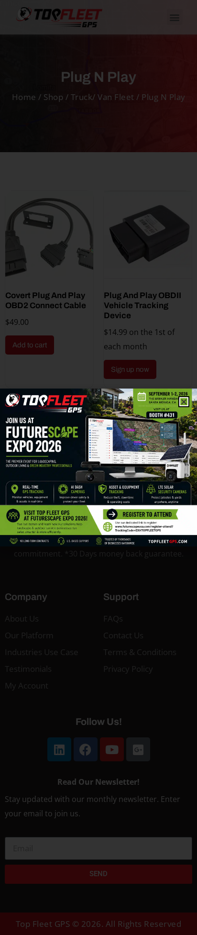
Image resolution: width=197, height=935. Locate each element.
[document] (98, 467)
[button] (183, 401)
